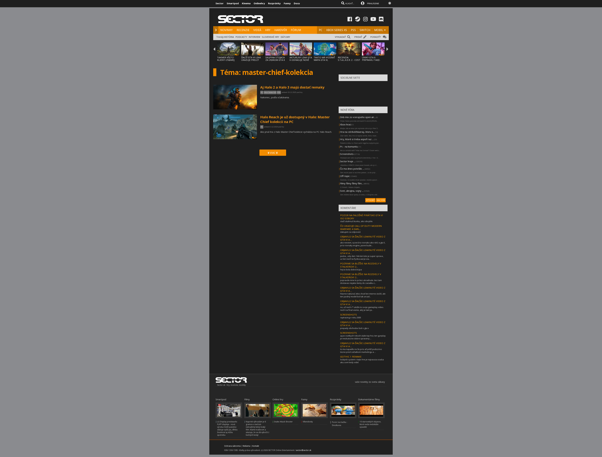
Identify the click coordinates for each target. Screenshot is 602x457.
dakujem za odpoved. (350, 232)
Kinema (246, 3)
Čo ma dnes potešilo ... (352, 168)
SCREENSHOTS (348, 314)
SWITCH (365, 30)
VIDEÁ (257, 30)
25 (255, 108)
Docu (297, 3)
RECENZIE (243, 30)
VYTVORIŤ (370, 200)
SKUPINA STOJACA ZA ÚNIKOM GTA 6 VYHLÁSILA (275, 60)
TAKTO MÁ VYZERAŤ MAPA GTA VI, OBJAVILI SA (324, 60)
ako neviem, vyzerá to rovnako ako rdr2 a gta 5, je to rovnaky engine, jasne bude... (362, 244)
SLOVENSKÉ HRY (270, 36)
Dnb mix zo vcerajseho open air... (357, 117)
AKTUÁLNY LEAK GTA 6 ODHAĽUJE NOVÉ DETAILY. (301, 60)
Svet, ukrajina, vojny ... (351, 190)
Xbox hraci (345, 124)
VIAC (272, 153)
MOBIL (378, 30)
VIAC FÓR (381, 200)
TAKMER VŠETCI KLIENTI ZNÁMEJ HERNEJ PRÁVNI (226, 60)
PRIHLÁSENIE (373, 3)
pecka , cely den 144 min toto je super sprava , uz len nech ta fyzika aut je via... (362, 257)
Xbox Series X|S (270, 92)
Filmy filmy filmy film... (351, 183)
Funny (287, 3)
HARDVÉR (280, 30)
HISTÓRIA (229, 36)
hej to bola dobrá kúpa (351, 269)
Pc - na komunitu (349, 146)
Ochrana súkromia (232, 446)
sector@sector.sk (303, 450)
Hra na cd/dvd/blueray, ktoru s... (357, 131)
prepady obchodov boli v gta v (354, 328)
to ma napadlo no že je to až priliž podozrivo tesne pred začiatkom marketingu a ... (361, 350)
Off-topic (345, 176)
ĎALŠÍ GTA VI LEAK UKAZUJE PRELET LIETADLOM (251, 60)
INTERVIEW (254, 36)
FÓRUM (296, 30)
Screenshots (347, 153)
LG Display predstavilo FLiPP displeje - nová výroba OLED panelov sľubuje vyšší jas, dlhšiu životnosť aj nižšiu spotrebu (227, 428)
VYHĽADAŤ (340, 36)
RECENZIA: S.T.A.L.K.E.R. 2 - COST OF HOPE (349, 60)
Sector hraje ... (347, 161)
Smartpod (233, 3)
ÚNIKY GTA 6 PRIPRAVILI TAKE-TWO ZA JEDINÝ (371, 60)
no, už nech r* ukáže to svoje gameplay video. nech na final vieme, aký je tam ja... (362, 308)
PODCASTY (241, 36)
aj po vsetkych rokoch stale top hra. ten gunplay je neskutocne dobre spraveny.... (363, 337)
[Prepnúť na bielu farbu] (389, 3)
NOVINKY (226, 30)
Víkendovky (308, 421)
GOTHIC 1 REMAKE (351, 356)
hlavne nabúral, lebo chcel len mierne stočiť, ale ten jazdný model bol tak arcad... (362, 295)
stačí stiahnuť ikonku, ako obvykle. (356, 221)
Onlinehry (259, 3)
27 (255, 138)
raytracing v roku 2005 (350, 317)
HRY (267, 30)
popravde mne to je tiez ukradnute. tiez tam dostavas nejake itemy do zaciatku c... (361, 281)
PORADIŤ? (375, 36)
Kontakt (255, 446)
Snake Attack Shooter (283, 421)
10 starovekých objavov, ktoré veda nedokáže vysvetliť (370, 424)
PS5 (353, 30)
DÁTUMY (285, 36)
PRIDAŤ (358, 36)
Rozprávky (274, 3)
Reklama (246, 446)
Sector (220, 3)
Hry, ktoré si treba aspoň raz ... (357, 139)
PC (320, 30)
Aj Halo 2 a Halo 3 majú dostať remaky (292, 87)
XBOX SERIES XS (336, 30)
